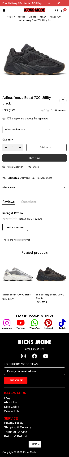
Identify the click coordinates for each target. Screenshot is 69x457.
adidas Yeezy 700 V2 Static (16, 294)
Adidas (32, 16)
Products (21, 16)
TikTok (62, 328)
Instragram (7, 328)
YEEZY (43, 16)
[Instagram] (49, 3)
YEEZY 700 (55, 16)
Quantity (7, 139)
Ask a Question (15, 167)
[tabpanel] (34, 226)
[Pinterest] (48, 323)
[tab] (8, 201)
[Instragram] (7, 323)
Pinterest (48, 328)
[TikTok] (62, 323)
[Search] (57, 10)
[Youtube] (45, 356)
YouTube (20, 328)
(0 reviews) (60, 110)
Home (10, 16)
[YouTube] (21, 323)
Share (36, 167)
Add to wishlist (63, 100)
